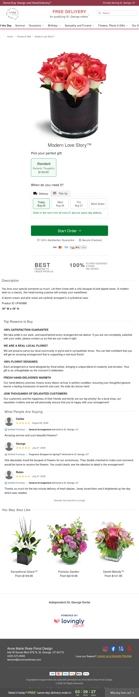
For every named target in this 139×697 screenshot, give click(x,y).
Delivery (43, 193)
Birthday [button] (53, 25)
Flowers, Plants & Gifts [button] (111, 25)
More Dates (97, 204)
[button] (129, 681)
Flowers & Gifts (24, 36)
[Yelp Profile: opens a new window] (129, 648)
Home (10, 36)
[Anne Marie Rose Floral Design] (23, 14)
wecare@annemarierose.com (24, 659)
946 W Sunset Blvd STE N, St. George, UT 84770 (35, 652)
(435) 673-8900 (16, 656)
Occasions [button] (35, 25)
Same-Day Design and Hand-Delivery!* (27, 3)
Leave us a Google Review (114, 656)
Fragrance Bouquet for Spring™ (45, 454)
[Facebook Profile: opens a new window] (113, 648)
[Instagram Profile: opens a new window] (105, 648)
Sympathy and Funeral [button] (78, 25)
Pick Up (63, 193)
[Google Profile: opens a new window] (121, 648)
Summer (20, 25)
